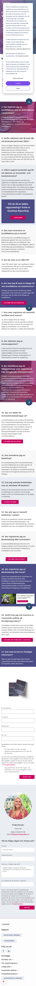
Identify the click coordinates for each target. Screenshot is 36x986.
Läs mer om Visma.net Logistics (17, 640)
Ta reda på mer (10, 502)
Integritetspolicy (17, 904)
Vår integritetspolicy (9, 963)
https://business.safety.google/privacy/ (18, 49)
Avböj (18, 88)
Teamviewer (9, 941)
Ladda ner (18, 217)
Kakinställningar (18, 78)
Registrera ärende (12, 935)
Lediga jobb (5, 967)
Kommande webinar (9, 970)
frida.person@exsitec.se (20, 834)
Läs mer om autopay (12, 441)
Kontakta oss (6, 959)
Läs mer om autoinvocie (14, 303)
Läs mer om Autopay (16, 559)
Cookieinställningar (13, 978)
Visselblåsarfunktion (9, 974)
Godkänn (18, 83)
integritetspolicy (23, 56)
